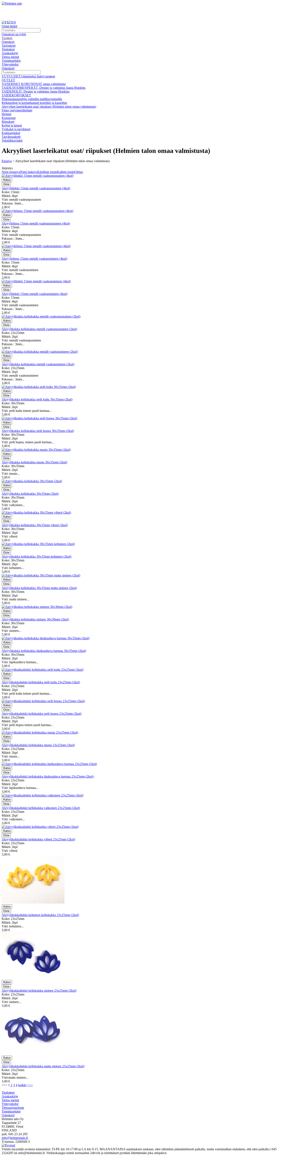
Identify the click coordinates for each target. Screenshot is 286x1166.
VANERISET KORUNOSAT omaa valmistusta (34, 84)
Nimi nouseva (11, 172)
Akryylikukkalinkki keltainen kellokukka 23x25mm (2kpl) (40, 915)
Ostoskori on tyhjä (14, 34)
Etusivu (7, 161)
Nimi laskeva (28, 172)
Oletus (78, 172)
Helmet (6, 114)
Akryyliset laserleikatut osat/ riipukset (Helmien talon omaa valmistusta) (49, 106)
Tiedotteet (8, 49)
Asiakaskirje (10, 53)
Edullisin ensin (47, 172)
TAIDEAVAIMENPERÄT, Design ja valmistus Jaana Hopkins (43, 87)
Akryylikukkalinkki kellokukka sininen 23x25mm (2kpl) (39, 990)
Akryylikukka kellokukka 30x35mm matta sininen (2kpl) (39, 588)
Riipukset (8, 121)
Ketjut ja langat (12, 125)
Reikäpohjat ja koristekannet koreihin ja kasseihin (34, 103)
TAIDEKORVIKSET (16, 95)
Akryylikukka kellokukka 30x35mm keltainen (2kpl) (36, 556)
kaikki (22, 1085)
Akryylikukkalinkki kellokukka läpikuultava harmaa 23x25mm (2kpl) (48, 776)
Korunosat (8, 118)
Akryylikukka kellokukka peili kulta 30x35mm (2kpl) (37, 399)
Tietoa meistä (10, 57)
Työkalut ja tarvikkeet (16, 129)
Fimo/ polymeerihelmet (17, 110)
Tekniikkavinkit (12, 140)
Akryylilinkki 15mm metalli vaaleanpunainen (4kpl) (36, 188)
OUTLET (8, 80)
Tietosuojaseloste (13, 1107)
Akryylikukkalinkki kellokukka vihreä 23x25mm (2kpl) (38, 839)
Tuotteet (7, 38)
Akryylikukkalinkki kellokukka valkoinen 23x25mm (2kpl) (41, 808)
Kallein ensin (65, 172)
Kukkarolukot (11, 133)
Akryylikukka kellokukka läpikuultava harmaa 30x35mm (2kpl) (44, 651)
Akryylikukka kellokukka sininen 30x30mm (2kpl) (35, 619)
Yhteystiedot (10, 64)
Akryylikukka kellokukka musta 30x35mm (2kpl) (34, 462)
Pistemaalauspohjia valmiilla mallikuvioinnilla (32, 99)
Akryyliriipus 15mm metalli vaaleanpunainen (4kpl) (36, 223)
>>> (30, 1085)
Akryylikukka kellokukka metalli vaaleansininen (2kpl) (38, 364)
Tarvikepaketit (11, 136)
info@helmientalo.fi (15, 1138)
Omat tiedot (9, 26)
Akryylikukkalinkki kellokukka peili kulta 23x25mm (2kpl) (41, 682)
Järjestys (7, 168)
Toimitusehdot (11, 60)
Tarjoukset (8, 45)
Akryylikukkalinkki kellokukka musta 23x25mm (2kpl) (38, 745)
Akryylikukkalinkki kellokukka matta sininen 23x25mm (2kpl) (43, 1066)
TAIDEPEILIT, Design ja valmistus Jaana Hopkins (36, 91)
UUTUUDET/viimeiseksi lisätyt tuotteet (28, 76)
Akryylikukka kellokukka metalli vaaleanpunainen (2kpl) (39, 329)
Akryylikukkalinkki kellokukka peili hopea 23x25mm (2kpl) (41, 713)
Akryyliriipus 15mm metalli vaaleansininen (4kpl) (34, 258)
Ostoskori (8, 42)
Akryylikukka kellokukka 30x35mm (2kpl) (30, 493)
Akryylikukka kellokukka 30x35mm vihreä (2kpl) (35, 525)
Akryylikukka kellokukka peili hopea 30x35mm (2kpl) (38, 431)
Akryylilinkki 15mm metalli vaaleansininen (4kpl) (34, 294)
